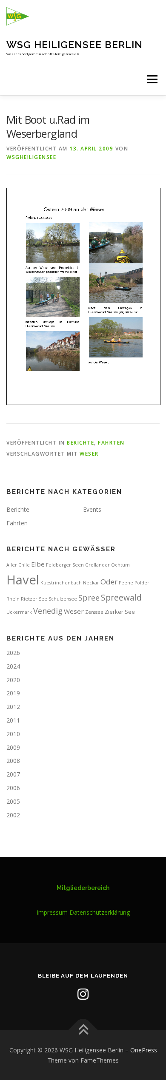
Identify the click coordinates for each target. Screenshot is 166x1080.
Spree (89, 597)
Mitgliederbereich (83, 887)
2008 (13, 761)
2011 (13, 720)
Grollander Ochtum (107, 565)
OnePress (143, 1050)
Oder (108, 582)
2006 (13, 788)
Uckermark (19, 612)
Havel (22, 579)
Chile (24, 565)
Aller (11, 565)
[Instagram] (83, 994)
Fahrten (111, 442)
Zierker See (120, 611)
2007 (13, 774)
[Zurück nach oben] (83, 1030)
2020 (13, 680)
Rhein (13, 599)
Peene (126, 583)
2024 (13, 666)
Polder (142, 583)
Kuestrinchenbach (61, 583)
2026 (13, 653)
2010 (13, 734)
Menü (152, 79)
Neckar (91, 583)
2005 (13, 801)
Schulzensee (63, 599)
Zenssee (94, 612)
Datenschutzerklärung (99, 912)
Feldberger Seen (65, 565)
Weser (89, 453)
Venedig (48, 611)
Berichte (80, 442)
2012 (13, 707)
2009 (13, 747)
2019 (13, 693)
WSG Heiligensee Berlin (74, 44)
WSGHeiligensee (31, 157)
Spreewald (121, 597)
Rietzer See (34, 599)
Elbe (38, 564)
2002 (13, 815)
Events (92, 509)
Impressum (52, 912)
